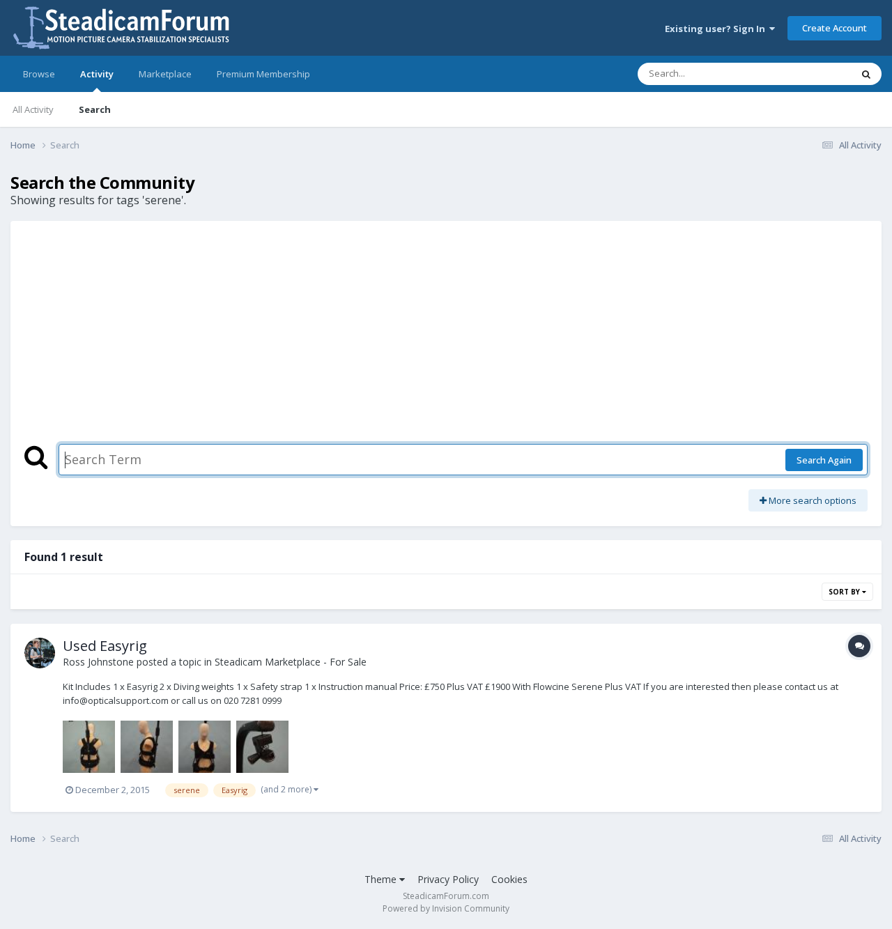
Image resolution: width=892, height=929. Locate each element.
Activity (97, 74)
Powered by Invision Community (446, 908)
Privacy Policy (448, 879)
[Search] (866, 74)
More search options (811, 500)
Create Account (834, 28)
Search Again (824, 460)
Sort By (845, 592)
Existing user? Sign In (717, 28)
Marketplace (165, 74)
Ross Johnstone (98, 661)
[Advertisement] (446, 339)
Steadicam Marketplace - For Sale (291, 661)
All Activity (33, 109)
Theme (381, 879)
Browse (39, 74)
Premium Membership (263, 74)
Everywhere (809, 73)
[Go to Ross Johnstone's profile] (39, 653)
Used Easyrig (105, 645)
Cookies (509, 879)
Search (95, 109)
